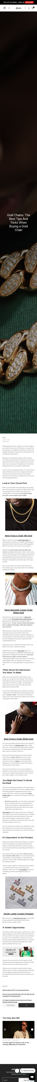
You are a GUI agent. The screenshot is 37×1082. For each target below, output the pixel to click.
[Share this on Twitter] (20, 1000)
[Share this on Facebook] (24, 1000)
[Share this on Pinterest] (29, 1000)
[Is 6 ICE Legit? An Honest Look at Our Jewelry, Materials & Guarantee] (18, 1029)
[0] (33, 8)
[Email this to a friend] (33, 1000)
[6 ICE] (18, 8)
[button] (5, 1029)
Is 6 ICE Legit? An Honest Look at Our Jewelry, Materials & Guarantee (16, 1043)
